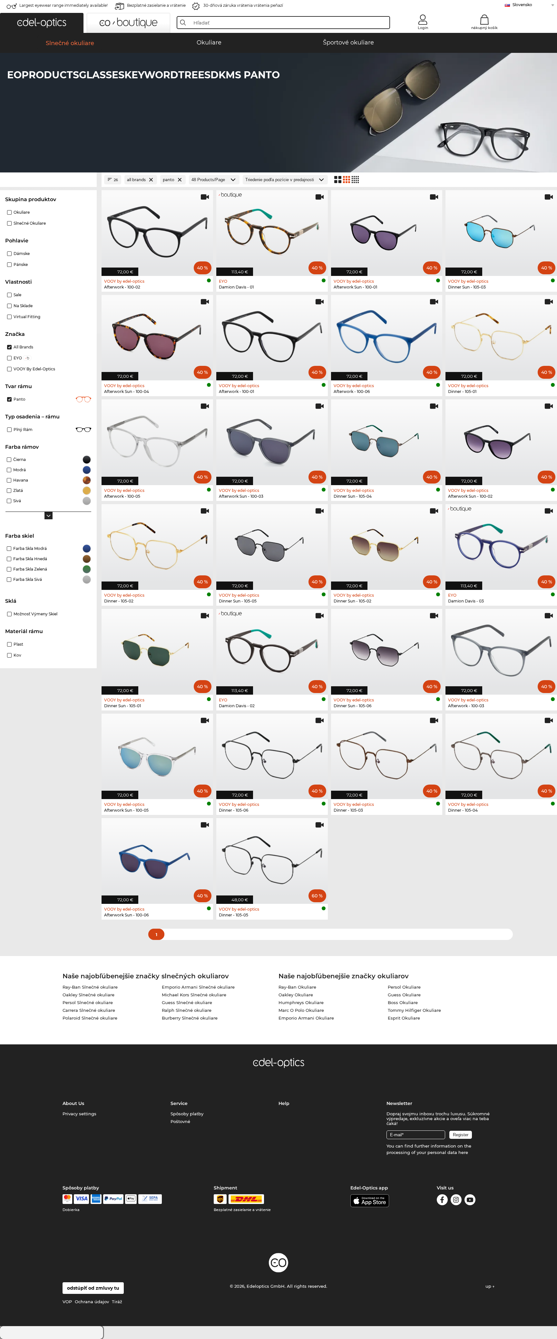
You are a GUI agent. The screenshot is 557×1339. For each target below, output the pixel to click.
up (489, 1286)
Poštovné (180, 1121)
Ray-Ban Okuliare (297, 987)
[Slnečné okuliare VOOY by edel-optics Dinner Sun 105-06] (387, 648)
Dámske (22, 253)
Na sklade (23, 305)
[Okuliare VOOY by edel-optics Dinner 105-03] (387, 753)
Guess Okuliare (404, 994)
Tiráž (117, 1301)
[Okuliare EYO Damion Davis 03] (501, 543)
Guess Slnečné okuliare (187, 1002)
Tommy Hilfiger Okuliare (414, 1010)
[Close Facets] (48, 179)
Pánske (21, 264)
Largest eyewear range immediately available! (63, 5)
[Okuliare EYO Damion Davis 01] (272, 229)
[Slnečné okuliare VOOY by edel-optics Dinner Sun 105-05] (272, 543)
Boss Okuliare (403, 1002)
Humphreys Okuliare (301, 1002)
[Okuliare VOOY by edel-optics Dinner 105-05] (272, 857)
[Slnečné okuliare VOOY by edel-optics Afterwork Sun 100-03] (272, 438)
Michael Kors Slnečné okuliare (194, 994)
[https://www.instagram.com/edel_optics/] (456, 1200)
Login (423, 27)
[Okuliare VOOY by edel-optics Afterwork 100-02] (157, 229)
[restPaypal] (113, 1199)
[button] (41, 23)
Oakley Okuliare (295, 994)
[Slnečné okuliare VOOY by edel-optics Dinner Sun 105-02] (387, 543)
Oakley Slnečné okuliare (88, 994)
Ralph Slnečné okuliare (186, 1010)
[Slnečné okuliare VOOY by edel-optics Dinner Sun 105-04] (387, 438)
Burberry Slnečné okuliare (190, 1018)
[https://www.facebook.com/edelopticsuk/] (442, 1200)
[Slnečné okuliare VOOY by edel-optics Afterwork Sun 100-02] (501, 438)
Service (179, 1103)
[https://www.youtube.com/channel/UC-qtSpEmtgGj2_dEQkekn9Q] (469, 1200)
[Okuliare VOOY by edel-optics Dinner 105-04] (501, 753)
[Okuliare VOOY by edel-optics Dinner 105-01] (501, 334)
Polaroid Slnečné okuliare (90, 1018)
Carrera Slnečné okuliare (89, 1010)
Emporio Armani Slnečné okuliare (198, 987)
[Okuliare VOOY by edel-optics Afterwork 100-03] (501, 648)
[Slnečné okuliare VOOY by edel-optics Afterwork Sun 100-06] (157, 857)
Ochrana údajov (92, 1301)
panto (19, 399)
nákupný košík (484, 27)
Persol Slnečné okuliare (88, 1002)
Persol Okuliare (404, 987)
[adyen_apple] (131, 1199)
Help (283, 1103)
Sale (17, 294)
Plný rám (23, 429)
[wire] (150, 1199)
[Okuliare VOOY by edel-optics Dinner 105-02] (157, 543)
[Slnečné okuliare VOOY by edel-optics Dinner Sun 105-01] (157, 648)
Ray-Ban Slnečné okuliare (90, 987)
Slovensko (522, 4)
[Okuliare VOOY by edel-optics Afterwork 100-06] (387, 334)
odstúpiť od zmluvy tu (93, 1288)
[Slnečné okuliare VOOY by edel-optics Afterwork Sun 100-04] (157, 334)
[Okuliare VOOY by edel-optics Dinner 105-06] (272, 753)
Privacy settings (79, 1113)
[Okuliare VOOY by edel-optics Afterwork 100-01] (272, 334)
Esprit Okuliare (404, 1018)
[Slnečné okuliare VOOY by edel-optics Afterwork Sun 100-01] (387, 229)
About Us (73, 1103)
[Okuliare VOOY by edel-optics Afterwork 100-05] (157, 438)
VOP (67, 1301)
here (463, 1152)
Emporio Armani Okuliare (306, 1018)
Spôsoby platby (187, 1113)
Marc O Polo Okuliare (301, 1010)
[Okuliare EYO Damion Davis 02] (272, 648)
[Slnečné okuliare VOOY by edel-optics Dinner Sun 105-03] (501, 229)
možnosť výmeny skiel (35, 613)
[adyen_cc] (67, 1199)
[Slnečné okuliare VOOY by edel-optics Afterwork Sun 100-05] (157, 753)
